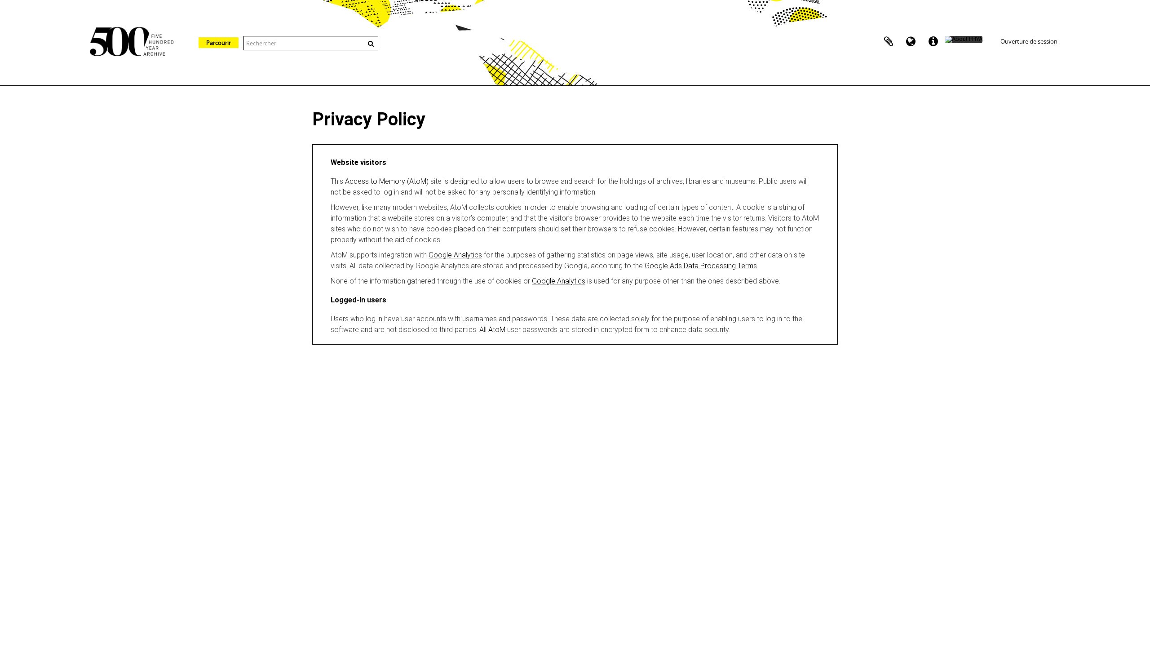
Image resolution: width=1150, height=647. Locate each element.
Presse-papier (888, 42)
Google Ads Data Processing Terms (701, 265)
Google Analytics (455, 255)
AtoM (496, 329)
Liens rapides (933, 42)
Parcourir (218, 43)
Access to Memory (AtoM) (387, 181)
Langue (911, 42)
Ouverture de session (1028, 41)
